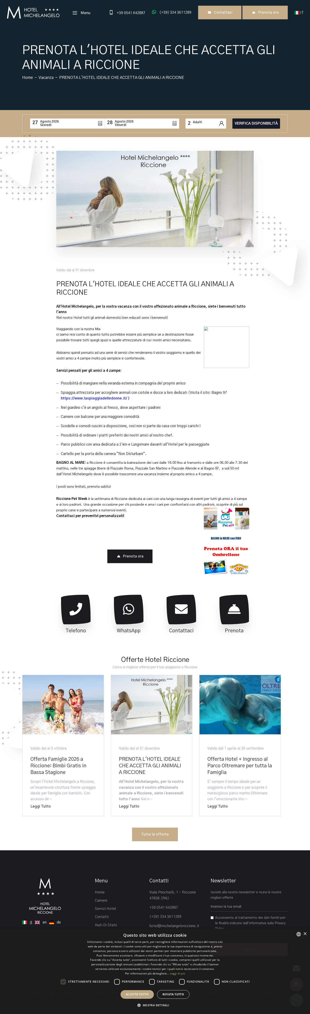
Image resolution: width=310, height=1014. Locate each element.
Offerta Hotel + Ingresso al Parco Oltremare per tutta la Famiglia (239, 766)
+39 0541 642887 (163, 907)
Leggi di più (177, 973)
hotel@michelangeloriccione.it (174, 926)
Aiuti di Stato (106, 925)
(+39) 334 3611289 (165, 917)
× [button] (305, 934)
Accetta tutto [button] (137, 994)
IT (302, 13)
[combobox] (298, 934)
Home (27, 78)
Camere (101, 900)
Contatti (102, 917)
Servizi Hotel (105, 909)
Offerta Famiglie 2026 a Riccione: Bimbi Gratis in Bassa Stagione (58, 766)
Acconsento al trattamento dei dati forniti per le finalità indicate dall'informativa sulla (250, 923)
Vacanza (46, 78)
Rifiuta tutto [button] (173, 994)
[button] (155, 1005)
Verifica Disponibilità (256, 123)
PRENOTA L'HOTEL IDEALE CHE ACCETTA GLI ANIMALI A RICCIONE (150, 766)
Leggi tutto (40, 806)
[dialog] (155, 971)
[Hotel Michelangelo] (33, 12)
